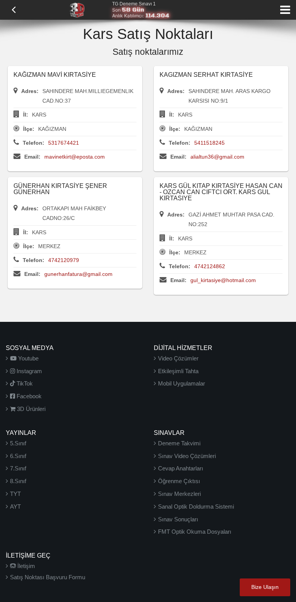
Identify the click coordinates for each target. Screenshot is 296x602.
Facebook (28, 396)
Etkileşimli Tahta (178, 371)
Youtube (28, 358)
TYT (15, 493)
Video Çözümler (178, 358)
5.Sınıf (18, 443)
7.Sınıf (18, 468)
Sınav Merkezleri (179, 493)
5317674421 (63, 143)
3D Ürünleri (30, 409)
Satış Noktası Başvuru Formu (47, 577)
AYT (15, 506)
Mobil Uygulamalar (181, 383)
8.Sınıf (18, 481)
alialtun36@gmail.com (217, 157)
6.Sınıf (18, 456)
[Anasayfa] (77, 9)
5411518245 (209, 143)
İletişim (25, 566)
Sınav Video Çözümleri (187, 456)
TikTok (24, 383)
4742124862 (209, 266)
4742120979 (63, 260)
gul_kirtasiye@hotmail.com (223, 280)
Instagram (28, 371)
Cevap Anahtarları (180, 468)
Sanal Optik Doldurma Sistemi (196, 506)
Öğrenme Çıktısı (179, 481)
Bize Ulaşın (265, 587)
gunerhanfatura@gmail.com (78, 274)
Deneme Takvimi (179, 443)
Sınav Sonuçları (178, 519)
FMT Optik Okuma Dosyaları (194, 531)
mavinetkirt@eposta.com (74, 157)
